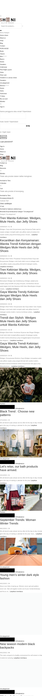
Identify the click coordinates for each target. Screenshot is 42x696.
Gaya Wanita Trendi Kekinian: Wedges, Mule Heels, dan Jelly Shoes (20, 347)
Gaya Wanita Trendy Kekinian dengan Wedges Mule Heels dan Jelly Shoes (19, 295)
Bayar (9, 203)
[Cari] (1, 30)
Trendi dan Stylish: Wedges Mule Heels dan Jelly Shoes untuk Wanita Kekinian (18, 321)
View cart (3, 203)
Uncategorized (4, 459)
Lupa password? (6, 142)
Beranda (2, 211)
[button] (2, 146)
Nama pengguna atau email (15, 111)
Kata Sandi (9, 122)
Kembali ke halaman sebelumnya (10, 209)
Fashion (2, 403)
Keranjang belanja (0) (6, 198)
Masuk (3, 137)
